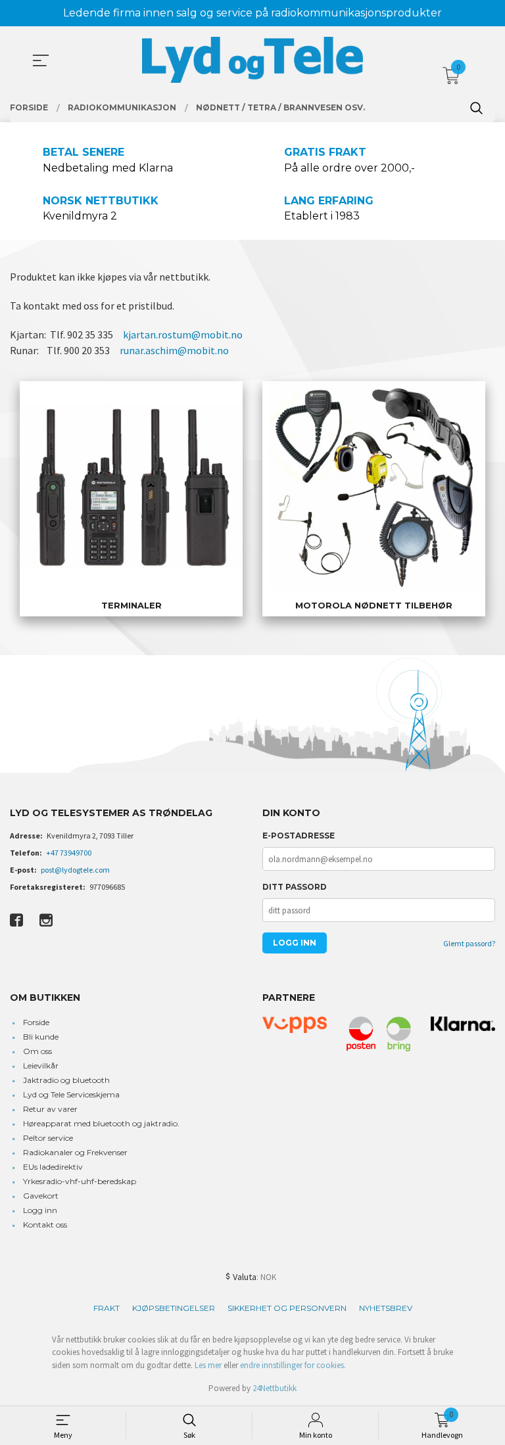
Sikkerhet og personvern (287, 1308)
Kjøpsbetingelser (173, 1308)
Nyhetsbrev (385, 1308)
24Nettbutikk (274, 1388)
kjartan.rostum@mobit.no (183, 334)
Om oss (37, 1051)
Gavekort (41, 1196)
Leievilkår (41, 1065)
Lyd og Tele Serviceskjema (71, 1094)
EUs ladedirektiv (53, 1167)
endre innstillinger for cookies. (293, 1365)
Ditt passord (294, 887)
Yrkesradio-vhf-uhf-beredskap (79, 1181)
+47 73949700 (68, 853)
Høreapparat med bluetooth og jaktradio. (101, 1123)
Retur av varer (50, 1109)
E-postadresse (298, 835)
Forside (36, 1022)
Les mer (208, 1365)
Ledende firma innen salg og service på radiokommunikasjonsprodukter (252, 13)
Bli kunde (41, 1037)
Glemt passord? (469, 943)
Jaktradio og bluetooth (66, 1080)
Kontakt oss (45, 1224)
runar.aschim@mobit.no (174, 350)
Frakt (106, 1308)
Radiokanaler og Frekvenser (75, 1152)
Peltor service (48, 1138)
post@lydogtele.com (75, 870)
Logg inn (40, 1210)
